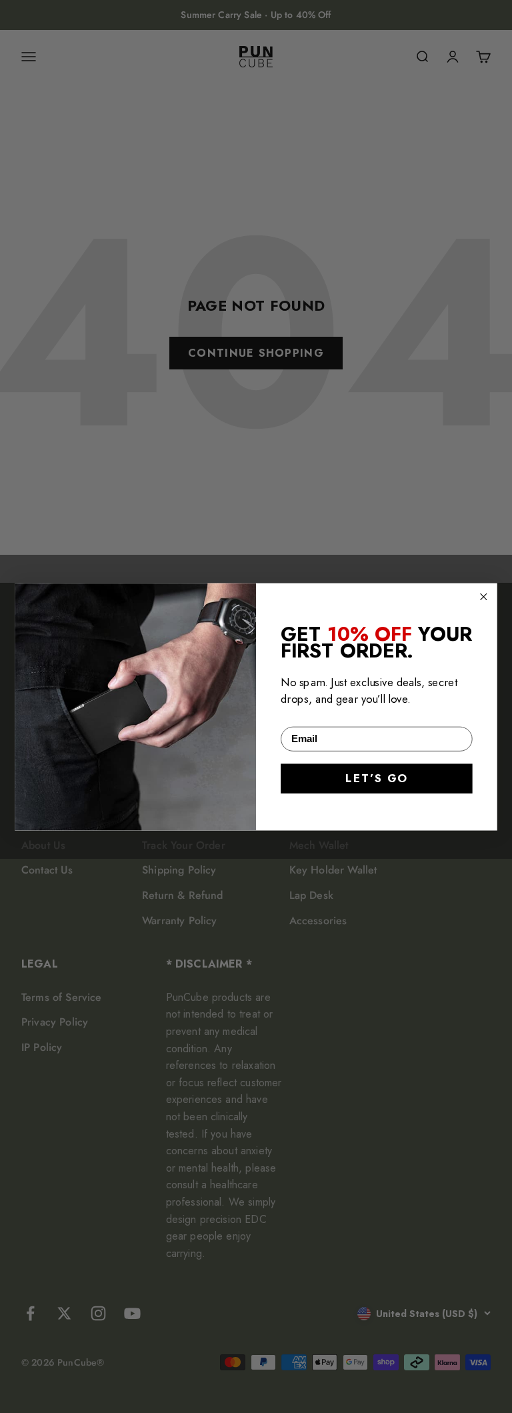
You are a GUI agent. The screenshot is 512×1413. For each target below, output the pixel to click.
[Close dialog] (483, 596)
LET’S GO (376, 778)
